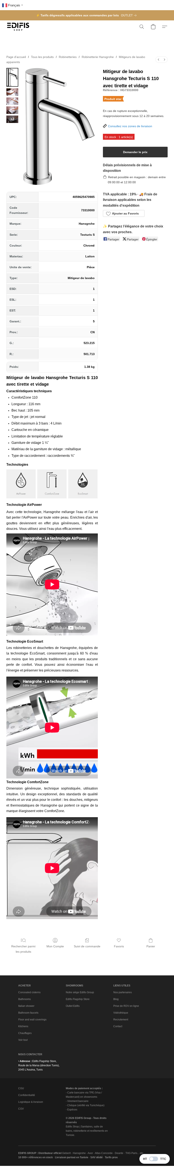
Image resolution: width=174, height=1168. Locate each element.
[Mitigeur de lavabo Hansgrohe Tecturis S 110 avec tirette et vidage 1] (12, 92)
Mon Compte (55, 946)
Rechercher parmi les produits (23, 949)
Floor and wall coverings (32, 1019)
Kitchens (23, 1026)
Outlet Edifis (73, 1005)
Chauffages (25, 1033)
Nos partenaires (122, 992)
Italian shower (26, 1005)
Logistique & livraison (30, 1101)
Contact (117, 1026)
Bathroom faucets (28, 1012)
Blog (116, 999)
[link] (129, 15)
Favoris (119, 946)
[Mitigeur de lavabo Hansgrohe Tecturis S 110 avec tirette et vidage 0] (12, 77)
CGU (21, 1088)
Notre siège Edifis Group (80, 992)
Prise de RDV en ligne (126, 1005)
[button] (18, 27)
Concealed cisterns (29, 992)
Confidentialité (26, 1095)
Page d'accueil (16, 57)
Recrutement (120, 1019)
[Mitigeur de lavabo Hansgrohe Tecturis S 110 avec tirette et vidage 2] (12, 101)
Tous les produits (42, 57)
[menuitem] (158, 59)
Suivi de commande (87, 946)
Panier (150, 946)
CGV (21, 1108)
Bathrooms (24, 999)
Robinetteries (68, 57)
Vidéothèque (120, 1012)
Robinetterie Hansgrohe (98, 57)
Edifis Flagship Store (78, 999)
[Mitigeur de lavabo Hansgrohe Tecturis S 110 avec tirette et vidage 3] (12, 110)
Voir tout (23, 1039)
